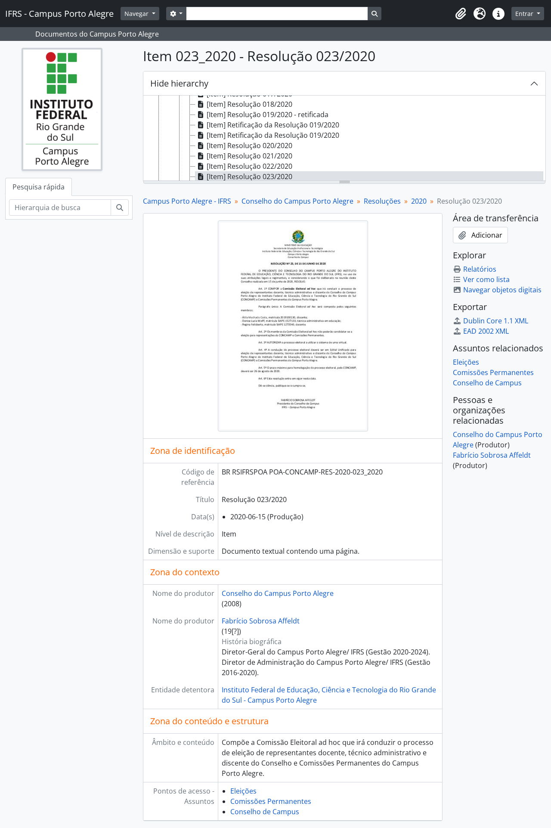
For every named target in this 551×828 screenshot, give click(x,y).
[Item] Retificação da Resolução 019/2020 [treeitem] (273, 125)
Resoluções (382, 201)
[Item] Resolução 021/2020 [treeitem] (249, 156)
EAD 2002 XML (486, 331)
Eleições (243, 791)
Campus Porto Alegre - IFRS (187, 201)
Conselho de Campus (264, 811)
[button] (460, 13)
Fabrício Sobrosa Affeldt (261, 621)
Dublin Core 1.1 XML (495, 321)
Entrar (525, 13)
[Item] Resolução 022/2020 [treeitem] (249, 166)
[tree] (344, 139)
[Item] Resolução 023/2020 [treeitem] (249, 176)
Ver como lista (486, 279)
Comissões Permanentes (270, 801)
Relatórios (479, 269)
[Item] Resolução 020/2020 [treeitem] (249, 145)
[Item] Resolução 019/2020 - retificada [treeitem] (267, 114)
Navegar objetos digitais (502, 290)
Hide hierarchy (179, 83)
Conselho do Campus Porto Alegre (297, 201)
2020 (419, 201)
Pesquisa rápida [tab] (38, 187)
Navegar (137, 13)
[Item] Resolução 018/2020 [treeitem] (249, 104)
